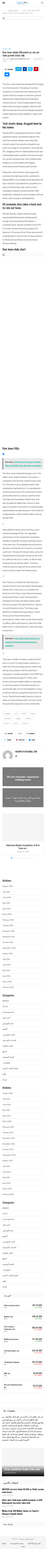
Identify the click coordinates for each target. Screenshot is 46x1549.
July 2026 (6, 892)
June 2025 (7, 965)
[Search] (42, 3)
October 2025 (8, 942)
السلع (5, 1051)
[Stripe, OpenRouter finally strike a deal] (23, 1462)
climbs (7, 714)
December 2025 (9, 931)
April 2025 (7, 976)
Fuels (33, 714)
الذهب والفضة (13, 10)
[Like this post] (19, 69)
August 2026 (8, 886)
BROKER (6, 1001)
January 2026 (8, 925)
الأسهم (5, 1029)
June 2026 (7, 897)
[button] (5, 836)
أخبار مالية (6, 1018)
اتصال (4, 1543)
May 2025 (6, 970)
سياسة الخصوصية (17, 1543)
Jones (18, 718)
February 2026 (8, 920)
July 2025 (6, 959)
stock (25, 723)
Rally (6, 723)
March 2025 (7, 981)
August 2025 (8, 953)
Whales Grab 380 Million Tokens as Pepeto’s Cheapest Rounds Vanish (20, 1512)
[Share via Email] (7, 74)
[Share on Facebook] (25, 69)
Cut (16, 714)
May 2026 (6, 903)
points (28, 718)
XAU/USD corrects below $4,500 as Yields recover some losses (23, 1491)
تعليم (4, 1074)
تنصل (23, 1546)
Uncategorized (8, 1012)
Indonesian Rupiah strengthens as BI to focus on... (23, 847)
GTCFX (5, 1006)
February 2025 (8, 987)
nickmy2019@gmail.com (20, 59)
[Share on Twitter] (30, 69)
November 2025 (9, 936)
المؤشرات (6, 1063)
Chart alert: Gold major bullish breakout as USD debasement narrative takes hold (22, 1501)
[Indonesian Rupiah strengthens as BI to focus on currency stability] (23, 827)
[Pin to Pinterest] (36, 69)
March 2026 (7, 914)
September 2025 (9, 948)
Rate (16, 723)
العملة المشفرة (8, 1057)
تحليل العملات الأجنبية (10, 1068)
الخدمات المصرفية (9, 1040)
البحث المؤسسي (9, 1034)
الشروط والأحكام (34, 1543)
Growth (7, 718)
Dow (24, 714)
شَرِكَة (5, 1079)
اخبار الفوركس (8, 1023)
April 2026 (7, 909)
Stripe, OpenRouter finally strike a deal (22, 1469)
